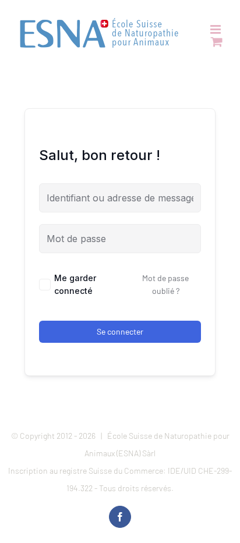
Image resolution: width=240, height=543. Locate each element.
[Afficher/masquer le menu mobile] (216, 29)
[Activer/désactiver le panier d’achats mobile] (217, 42)
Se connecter (120, 331)
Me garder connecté (75, 284)
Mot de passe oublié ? (165, 284)
